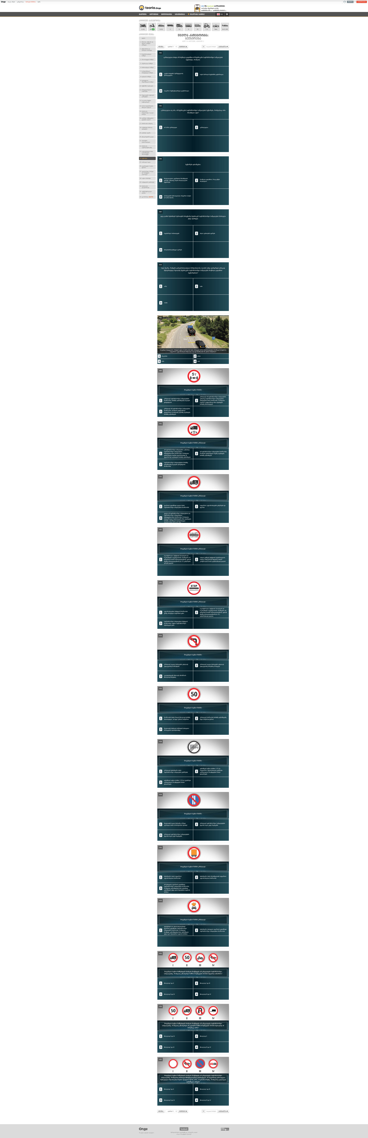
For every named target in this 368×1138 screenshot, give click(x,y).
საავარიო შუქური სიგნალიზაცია (145, 101)
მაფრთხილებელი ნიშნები (145, 55)
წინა (161, 46)
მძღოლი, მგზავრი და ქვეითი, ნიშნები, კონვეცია (146, 43)
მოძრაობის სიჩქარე (146, 123)
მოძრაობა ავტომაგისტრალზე (146, 146)
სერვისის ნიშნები (145, 76)
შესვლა (350, 1)
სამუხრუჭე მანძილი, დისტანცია (146, 128)
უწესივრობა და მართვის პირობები (146, 49)
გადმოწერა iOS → (206, 10)
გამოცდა (143, 14)
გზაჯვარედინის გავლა (147, 136)
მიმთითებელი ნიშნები (147, 67)
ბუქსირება (143, 158)
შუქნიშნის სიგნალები (146, 86)
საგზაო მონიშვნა (145, 178)
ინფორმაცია (166, 14)
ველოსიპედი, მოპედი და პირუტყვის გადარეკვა (147, 173)
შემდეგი (182, 46)
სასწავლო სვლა (145, 162)
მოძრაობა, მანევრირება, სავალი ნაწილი (147, 113)
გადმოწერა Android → (219, 10)
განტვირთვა (20, 2)
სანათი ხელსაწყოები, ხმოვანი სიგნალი (147, 106)
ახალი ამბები (11, 2)
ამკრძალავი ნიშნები (146, 63)
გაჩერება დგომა (145, 133)
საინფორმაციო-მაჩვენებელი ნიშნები (146, 72)
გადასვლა (222, 46)
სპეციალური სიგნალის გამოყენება (147, 96)
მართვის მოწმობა (31, 2)
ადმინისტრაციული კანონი (146, 192)
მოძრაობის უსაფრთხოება (144, 186)
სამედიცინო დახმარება (147, 182)
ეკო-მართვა (146, 197)
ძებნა (39, 2)
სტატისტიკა (180, 14)
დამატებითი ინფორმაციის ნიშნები (147, 81)
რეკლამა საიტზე (197, 14)
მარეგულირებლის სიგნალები (146, 90)
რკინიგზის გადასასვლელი (145, 141)
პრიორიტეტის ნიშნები (147, 59)
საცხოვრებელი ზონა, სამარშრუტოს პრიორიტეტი (146, 153)
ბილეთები (154, 14)
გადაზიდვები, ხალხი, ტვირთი (146, 166)
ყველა (143, 38)
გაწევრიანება (361, 1)
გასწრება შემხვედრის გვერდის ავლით (146, 119)
